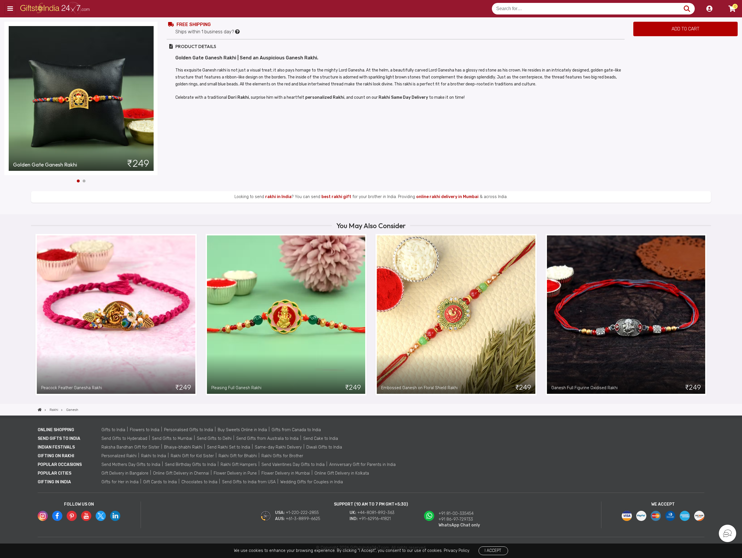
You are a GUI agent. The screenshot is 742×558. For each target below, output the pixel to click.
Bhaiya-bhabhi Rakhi (183, 447)
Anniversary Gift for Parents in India (362, 464)
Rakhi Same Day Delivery (403, 97)
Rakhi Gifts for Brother (282, 455)
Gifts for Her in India (120, 482)
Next (153, 98)
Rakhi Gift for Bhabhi (238, 455)
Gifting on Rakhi (56, 455)
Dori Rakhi (238, 97)
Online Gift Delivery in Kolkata (341, 473)
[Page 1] (78, 181)
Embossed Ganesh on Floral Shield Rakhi (419, 387)
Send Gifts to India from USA (249, 482)
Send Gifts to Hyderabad (124, 438)
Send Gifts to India (59, 438)
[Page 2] (84, 181)
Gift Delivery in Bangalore (124, 473)
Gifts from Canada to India (296, 429)
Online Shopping (56, 429)
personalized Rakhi (324, 97)
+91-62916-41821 (375, 518)
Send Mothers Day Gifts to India (130, 464)
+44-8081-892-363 (375, 512)
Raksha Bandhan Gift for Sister (130, 447)
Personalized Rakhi (119, 455)
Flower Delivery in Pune (235, 473)
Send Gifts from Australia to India (267, 438)
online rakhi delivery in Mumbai (447, 196)
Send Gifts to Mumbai (172, 438)
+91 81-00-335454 (456, 513)
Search (687, 8)
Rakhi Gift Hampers (239, 464)
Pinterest (72, 516)
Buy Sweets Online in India (242, 429)
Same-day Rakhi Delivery (278, 447)
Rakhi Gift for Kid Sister (192, 455)
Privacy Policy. (457, 550)
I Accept (493, 550)
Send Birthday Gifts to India (190, 464)
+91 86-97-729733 (456, 519)
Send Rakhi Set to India (228, 447)
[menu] (10, 8)
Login (709, 8)
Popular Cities (54, 473)
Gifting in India (54, 482)
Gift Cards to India (160, 482)
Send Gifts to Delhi (214, 438)
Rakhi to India (153, 455)
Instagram (43, 516)
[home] (40, 410)
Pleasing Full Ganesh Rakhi (236, 387)
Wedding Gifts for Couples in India (311, 482)
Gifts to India (113, 429)
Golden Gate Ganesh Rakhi (45, 165)
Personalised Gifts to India (188, 429)
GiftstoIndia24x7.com (55, 8)
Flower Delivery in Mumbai (285, 473)
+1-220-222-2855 (302, 512)
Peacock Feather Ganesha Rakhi (71, 387)
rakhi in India (278, 196)
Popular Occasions (60, 464)
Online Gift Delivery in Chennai (181, 473)
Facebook (57, 516)
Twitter (101, 516)
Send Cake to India (320, 438)
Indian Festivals (56, 447)
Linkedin (115, 516)
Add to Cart (685, 29)
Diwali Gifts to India (324, 447)
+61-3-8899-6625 (303, 518)
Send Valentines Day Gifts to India (293, 464)
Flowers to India (144, 429)
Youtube (86, 516)
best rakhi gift (336, 196)
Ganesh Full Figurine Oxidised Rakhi (584, 387)
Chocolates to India (199, 482)
